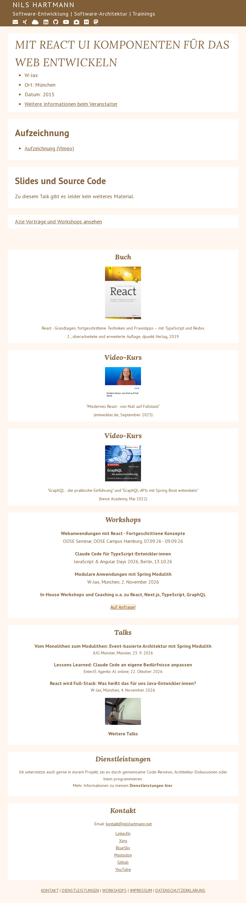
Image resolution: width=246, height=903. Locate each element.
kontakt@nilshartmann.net (129, 824)
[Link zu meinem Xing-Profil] (25, 22)
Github (123, 862)
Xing (123, 840)
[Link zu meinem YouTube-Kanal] (66, 22)
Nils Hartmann (44, 4)
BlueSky (123, 848)
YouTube (123, 869)
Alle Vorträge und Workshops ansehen (58, 221)
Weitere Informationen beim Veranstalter (71, 103)
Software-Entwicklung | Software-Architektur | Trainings (84, 13)
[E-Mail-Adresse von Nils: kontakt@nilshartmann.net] (15, 22)
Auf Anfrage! (123, 607)
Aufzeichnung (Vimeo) (49, 148)
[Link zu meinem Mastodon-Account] (96, 22)
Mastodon (123, 855)
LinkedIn (123, 833)
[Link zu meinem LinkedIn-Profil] (46, 22)
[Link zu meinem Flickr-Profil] (86, 22)
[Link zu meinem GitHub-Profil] (55, 22)
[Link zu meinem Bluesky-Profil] (35, 22)
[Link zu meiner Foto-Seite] (76, 22)
